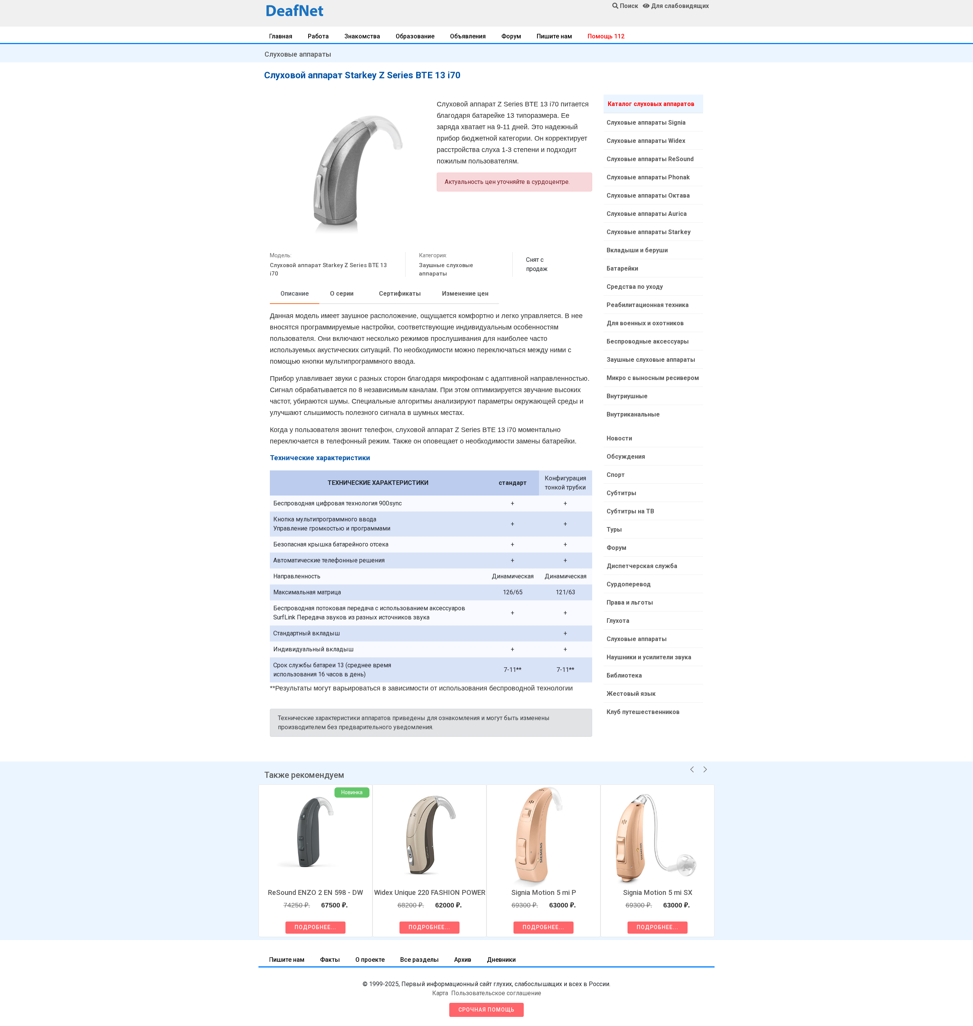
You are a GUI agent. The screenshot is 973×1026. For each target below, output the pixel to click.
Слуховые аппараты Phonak (648, 177)
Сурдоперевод (629, 584)
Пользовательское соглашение (496, 993)
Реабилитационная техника (648, 305)
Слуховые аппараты (298, 54)
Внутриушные (627, 396)
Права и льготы (630, 602)
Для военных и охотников (645, 323)
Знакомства (362, 36)
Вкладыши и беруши (637, 250)
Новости (619, 438)
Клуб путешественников (643, 712)
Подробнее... (315, 927)
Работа (318, 36)
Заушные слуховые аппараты (446, 269)
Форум (511, 36)
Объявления (468, 36)
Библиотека (624, 675)
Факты (330, 959)
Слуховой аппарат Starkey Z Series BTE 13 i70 (328, 269)
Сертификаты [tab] (400, 293)
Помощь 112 (606, 36)
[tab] (294, 294)
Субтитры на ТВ (630, 511)
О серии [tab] (341, 293)
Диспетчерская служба (642, 566)
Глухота (618, 620)
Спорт (616, 474)
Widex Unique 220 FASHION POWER (429, 892)
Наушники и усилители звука (649, 657)
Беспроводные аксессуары (648, 341)
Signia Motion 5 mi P (543, 892)
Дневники (501, 959)
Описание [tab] (294, 293)
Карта (440, 993)
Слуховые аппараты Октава (648, 195)
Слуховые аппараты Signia (646, 122)
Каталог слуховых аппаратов (651, 104)
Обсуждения (626, 456)
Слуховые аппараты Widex (646, 140)
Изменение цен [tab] (465, 293)
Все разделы (419, 959)
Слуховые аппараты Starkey (649, 232)
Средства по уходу (635, 286)
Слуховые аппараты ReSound (650, 159)
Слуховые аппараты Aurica (647, 213)
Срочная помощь (486, 1010)
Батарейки (622, 268)
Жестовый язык (631, 693)
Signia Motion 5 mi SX (658, 892)
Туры (614, 529)
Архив (462, 959)
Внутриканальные (633, 414)
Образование (415, 36)
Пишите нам (554, 36)
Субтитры (621, 493)
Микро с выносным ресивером (653, 378)
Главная (280, 36)
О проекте (370, 959)
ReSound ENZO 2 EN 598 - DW (315, 892)
